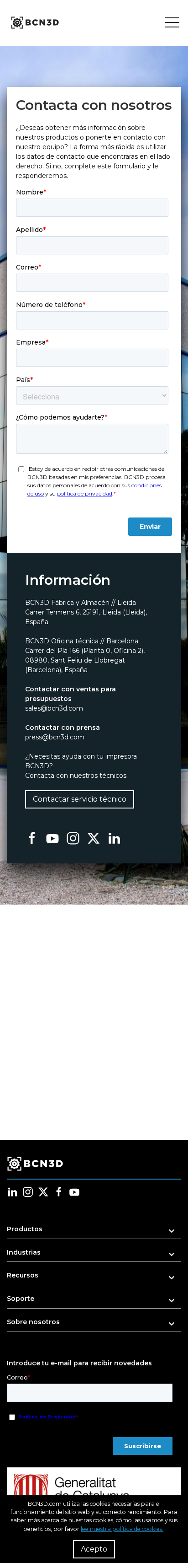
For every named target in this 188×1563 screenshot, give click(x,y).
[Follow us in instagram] (27, 1191)
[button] (94, 1232)
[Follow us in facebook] (58, 1191)
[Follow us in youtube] (74, 1191)
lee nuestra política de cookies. (122, 1528)
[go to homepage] (34, 23)
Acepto (94, 1549)
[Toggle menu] (172, 23)
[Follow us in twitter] (43, 1191)
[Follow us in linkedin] (12, 1191)
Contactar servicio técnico (79, 799)
